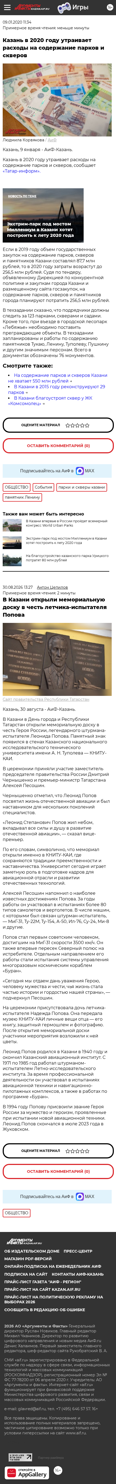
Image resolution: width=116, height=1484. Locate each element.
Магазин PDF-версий (28, 1258)
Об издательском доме (31, 1251)
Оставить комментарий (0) (58, 445)
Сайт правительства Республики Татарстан (46, 699)
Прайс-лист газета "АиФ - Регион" (42, 1281)
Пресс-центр (78, 1251)
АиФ (52, 140)
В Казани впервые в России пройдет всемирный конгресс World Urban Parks (66, 523)
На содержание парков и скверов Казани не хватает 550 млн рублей (57, 378)
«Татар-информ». (21, 171)
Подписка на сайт (25, 1274)
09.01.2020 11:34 (17, 22)
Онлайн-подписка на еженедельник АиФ (52, 1266)
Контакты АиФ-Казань (78, 1274)
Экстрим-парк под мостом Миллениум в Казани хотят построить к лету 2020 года (66, 540)
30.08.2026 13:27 (18, 587)
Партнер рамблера (51, 1457)
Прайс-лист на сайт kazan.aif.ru (42, 1289)
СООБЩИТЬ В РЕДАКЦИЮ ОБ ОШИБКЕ (44, 1309)
